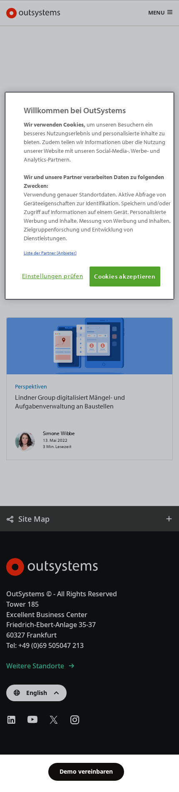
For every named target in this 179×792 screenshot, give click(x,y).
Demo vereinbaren (86, 771)
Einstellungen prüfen (52, 275)
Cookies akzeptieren (125, 276)
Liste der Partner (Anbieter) (50, 252)
